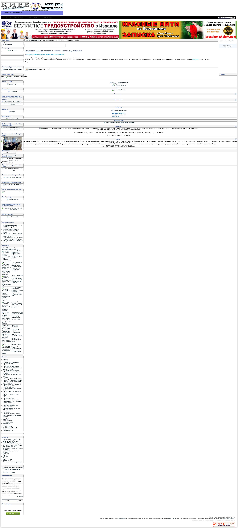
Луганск (11, 483)
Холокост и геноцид (11, 488)
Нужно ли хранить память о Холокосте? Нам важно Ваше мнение (11, 231)
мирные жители (11, 491)
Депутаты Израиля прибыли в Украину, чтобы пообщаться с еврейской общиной (17, 304)
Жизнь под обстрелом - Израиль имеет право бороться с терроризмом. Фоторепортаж (16, 329)
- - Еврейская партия (9, 363)
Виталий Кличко (9, 479)
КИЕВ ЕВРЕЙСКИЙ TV (9, 442)
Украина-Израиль (47, 17)
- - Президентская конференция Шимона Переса (12, 382)
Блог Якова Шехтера (9, 472)
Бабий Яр (5, 419)
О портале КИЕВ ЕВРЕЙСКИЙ (11, 439)
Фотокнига (6, 453)
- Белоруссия (6, 412)
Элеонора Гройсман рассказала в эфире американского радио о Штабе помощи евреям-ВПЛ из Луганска (17, 315)
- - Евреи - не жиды (8, 365)
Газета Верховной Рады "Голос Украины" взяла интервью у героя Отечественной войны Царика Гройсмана (17, 267)
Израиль (36, 17)
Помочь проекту (7, 459)
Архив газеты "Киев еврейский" (12, 444)
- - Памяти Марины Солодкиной (12, 384)
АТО (3, 478)
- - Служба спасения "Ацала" (11, 366)
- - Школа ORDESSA (8, 398)
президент (12, 493)
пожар (8, 493)
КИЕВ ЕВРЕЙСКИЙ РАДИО (11, 441)
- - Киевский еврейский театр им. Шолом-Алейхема (12, 368)
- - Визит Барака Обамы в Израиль (12, 380)
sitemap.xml (232, 518)
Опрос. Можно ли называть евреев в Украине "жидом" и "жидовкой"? (13, 238)
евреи (20, 489)
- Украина (5, 360)
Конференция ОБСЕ (8, 430)
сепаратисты (18, 493)
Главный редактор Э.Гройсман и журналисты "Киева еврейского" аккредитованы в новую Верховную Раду (17, 291)
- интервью (6, 411)
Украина (28, 17)
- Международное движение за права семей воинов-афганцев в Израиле (12, 415)
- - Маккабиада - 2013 (9, 386)
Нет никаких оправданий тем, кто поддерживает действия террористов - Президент (12, 226)
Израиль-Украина (7, 481)
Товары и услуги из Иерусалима (12, 462)
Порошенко (5, 485)
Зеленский (195, 59)
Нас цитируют (7, 460)
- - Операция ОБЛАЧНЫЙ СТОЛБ (12, 379)
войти (4, 43)
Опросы (5, 429)
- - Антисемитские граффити (11, 370)
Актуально (6, 425)
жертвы (4, 491)
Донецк (16, 480)
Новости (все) (18, 17)
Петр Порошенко (17, 483)
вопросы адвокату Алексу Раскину (123, 122)
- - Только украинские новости (11, 362)
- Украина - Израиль (8, 387)
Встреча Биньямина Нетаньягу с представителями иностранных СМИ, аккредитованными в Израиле (17, 279)
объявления (6, 423)
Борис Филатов (9, 478)
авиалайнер (10, 490)
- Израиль (5, 377)
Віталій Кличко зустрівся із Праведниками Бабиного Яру (10, 248)
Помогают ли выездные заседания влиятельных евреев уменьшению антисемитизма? (12, 235)
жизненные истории (8, 420)
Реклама (5, 458)
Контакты (5, 456)
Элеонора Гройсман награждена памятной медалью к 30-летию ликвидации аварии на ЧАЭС (17, 254)
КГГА (14, 481)
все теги (20, 496)
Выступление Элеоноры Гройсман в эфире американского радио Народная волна (17, 337)
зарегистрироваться (8, 44)
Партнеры (5, 455)
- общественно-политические (11, 399)
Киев (17, 481)
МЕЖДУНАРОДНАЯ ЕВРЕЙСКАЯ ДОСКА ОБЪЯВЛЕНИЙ (12, 446)
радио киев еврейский (15, 12)
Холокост (4, 488)
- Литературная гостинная (10, 418)
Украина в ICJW (7, 426)
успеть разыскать (8, 422)
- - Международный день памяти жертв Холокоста (12, 408)
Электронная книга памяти (10, 427)
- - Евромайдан (7, 397)
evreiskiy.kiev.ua (122, 518)
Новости (38, 40)
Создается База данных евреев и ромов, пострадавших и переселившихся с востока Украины (17, 348)
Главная (8, 17)
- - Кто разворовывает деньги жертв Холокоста (11, 406)
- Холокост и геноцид (9, 404)
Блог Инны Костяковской (12, 469)
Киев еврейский (32, 69)
